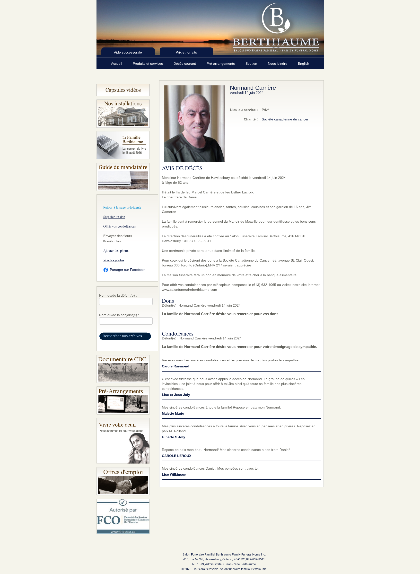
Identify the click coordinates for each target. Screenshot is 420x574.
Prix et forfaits (186, 52)
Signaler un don (114, 216)
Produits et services (148, 63)
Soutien (251, 63)
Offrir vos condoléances (119, 226)
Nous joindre (278, 63)
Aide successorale (128, 52)
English (303, 63)
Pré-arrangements (221, 63)
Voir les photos (113, 260)
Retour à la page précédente (122, 207)
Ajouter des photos (116, 250)
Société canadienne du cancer (285, 119)
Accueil (117, 63)
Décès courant (185, 63)
